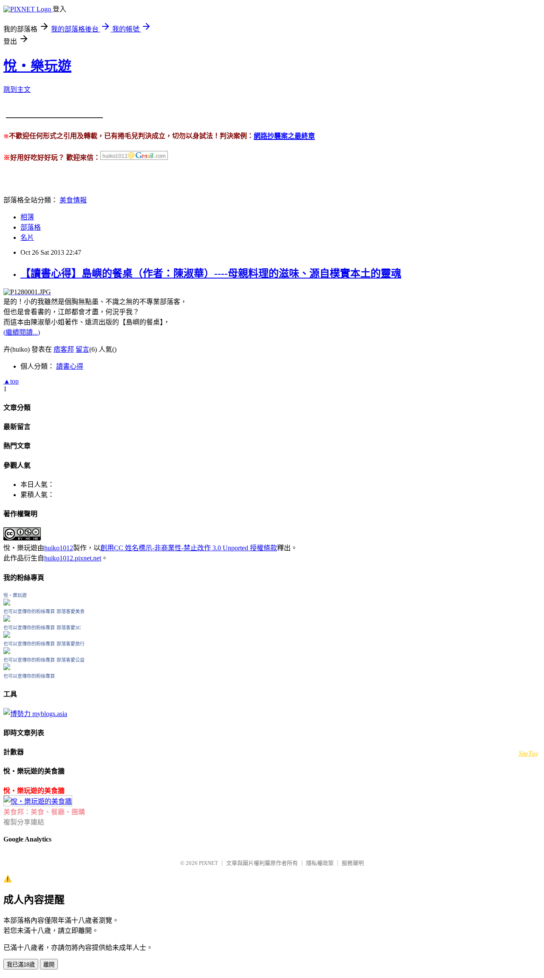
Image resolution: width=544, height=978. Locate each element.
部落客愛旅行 (71, 643)
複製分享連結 (23, 822)
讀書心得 (69, 366)
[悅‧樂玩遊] (6, 603)
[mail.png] (134, 158)
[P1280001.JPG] (27, 292)
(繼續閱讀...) (21, 332)
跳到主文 (17, 89)
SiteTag (528, 752)
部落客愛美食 (71, 611)
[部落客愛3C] (6, 635)
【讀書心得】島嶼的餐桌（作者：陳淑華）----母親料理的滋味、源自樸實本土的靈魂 (210, 273)
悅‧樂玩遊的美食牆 (34, 790)
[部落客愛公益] (6, 667)
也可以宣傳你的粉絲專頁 (29, 611)
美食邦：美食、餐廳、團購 (44, 812)
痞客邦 (64, 349)
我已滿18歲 (21, 964)
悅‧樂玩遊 (37, 66)
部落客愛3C (69, 627)
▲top (11, 381)
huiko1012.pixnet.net (72, 558)
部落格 (30, 227)
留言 (82, 349)
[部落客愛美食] (6, 619)
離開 (48, 964)
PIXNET (208, 863)
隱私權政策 (320, 863)
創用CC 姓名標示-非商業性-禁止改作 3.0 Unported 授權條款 (188, 548)
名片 (27, 237)
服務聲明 (353, 863)
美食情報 (73, 200)
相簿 (27, 217)
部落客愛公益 (71, 659)
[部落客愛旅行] (6, 651)
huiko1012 (58, 548)
